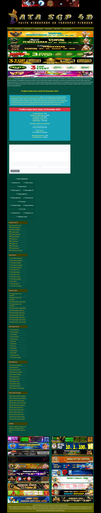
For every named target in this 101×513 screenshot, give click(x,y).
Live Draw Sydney (38, 29)
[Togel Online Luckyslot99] (72, 446)
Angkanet (30, 508)
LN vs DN (22, 209)
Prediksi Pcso (14, 239)
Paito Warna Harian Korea (17, 409)
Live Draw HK (18, 29)
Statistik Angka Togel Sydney (18, 301)
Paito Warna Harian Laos (17, 412)
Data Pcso (13, 341)
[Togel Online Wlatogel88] (28, 479)
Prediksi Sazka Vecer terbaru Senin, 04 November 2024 (24, 97)
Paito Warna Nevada (16, 279)
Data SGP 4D (10, 78)
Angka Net (15, 507)
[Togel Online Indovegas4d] (72, 499)
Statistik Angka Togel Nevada (18, 319)
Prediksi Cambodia (15, 234)
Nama (11, 164)
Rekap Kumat (22, 186)
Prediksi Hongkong (15, 229)
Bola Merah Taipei (15, 383)
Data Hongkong (15, 332)
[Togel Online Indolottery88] (72, 473)
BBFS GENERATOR (22, 179)
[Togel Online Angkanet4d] (72, 479)
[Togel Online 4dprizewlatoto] (28, 486)
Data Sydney (14, 334)
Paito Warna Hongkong (16, 260)
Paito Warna (48, 29)
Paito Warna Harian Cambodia (18, 403)
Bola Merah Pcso (15, 376)
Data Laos (13, 346)
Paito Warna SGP (53, 507)
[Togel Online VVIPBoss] (50, 34)
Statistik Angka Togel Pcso (17, 310)
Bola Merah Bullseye (16, 374)
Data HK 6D (13, 353)
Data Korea (13, 343)
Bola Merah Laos (15, 381)
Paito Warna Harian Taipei (17, 414)
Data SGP (64, 507)
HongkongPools (53, 508)
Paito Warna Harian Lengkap (18, 419)
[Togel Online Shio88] (72, 493)
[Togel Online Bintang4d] (28, 473)
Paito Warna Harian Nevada (17, 416)
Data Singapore (15, 329)
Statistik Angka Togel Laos (17, 315)
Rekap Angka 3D (28, 190)
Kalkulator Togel (22, 216)
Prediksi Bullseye (15, 236)
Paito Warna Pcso (15, 269)
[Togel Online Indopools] (72, 486)
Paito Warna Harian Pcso (17, 407)
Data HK (59, 507)
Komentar (23, 93)
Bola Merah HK (14, 367)
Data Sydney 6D (15, 355)
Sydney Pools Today (14, 430)
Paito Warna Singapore (16, 258)
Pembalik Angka (16, 205)
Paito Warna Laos (15, 274)
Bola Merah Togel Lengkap (17, 388)
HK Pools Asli (61, 510)
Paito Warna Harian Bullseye (18, 405)
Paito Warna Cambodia (16, 265)
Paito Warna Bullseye (16, 267)
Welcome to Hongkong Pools (16, 428)
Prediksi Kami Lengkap (16, 250)
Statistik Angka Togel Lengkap (18, 322)
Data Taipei (13, 348)
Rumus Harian (29, 182)
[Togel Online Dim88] (50, 40)
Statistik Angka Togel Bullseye (18, 308)
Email (42, 164)
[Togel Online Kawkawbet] (28, 453)
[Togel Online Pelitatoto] (50, 67)
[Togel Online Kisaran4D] (50, 54)
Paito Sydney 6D (67, 29)
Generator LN (16, 182)
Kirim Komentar (15, 171)
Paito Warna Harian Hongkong (18, 398)
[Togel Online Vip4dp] (72, 453)
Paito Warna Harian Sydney (17, 400)
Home (10, 29)
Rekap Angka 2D (22, 194)
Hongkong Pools (45, 508)
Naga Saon (35, 507)
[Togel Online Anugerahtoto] (72, 466)
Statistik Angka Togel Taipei (18, 317)
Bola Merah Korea (15, 379)
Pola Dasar (22, 201)
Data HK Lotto (85, 508)
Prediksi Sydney (15, 232)
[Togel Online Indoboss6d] (72, 439)
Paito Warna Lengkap (16, 286)
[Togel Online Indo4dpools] (28, 499)
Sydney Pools (36, 508)
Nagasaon (16, 426)
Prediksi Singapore (15, 227)
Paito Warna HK (22, 507)
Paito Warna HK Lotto (76, 508)
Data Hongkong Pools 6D (15, 225)
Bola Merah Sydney (16, 369)
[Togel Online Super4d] (50, 47)
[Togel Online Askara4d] (28, 466)
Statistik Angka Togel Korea (18, 312)
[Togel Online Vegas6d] (28, 459)
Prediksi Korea (14, 241)
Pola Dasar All (29, 198)
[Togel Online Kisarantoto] (50, 61)
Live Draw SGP (27, 29)
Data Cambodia (15, 336)
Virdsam (11, 426)
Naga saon (23, 426)
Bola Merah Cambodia (16, 372)
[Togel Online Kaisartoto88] (28, 493)
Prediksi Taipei (14, 246)
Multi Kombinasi (28, 205)
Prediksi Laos (14, 243)
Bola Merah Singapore (16, 365)
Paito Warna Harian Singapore (18, 396)
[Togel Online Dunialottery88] (72, 459)
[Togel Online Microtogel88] (28, 439)
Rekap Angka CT (16, 190)
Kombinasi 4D (16, 213)
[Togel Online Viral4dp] (50, 74)
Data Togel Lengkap (16, 357)
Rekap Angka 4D (16, 198)
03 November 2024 (15, 93)
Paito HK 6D (57, 29)
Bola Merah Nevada (16, 386)
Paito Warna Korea (15, 272)
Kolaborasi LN (29, 213)
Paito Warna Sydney (16, 263)
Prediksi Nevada (15, 248)
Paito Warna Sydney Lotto (63, 508)
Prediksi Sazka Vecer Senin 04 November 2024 (39, 91)
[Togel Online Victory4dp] (28, 446)
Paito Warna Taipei (15, 276)
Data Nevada (14, 350)
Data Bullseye (14, 339)
